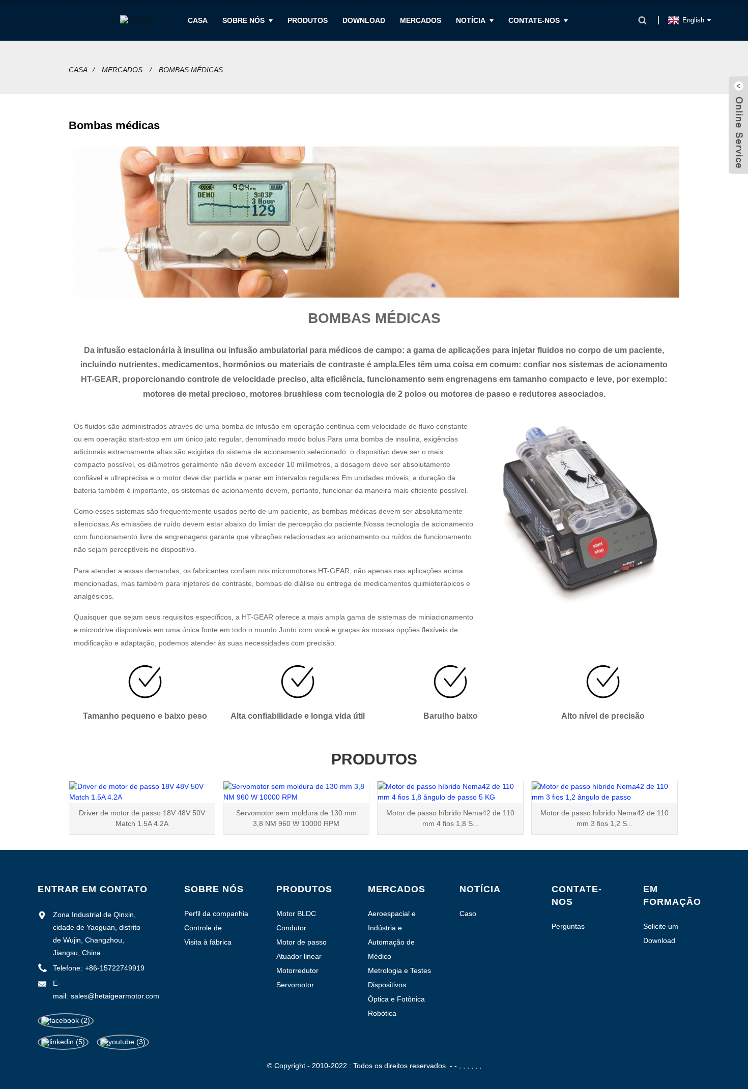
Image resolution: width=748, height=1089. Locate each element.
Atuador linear (299, 956)
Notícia (470, 20)
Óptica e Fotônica (396, 999)
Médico (379, 956)
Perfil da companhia (216, 913)
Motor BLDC (296, 913)
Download (363, 20)
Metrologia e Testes (399, 970)
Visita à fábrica (208, 942)
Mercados (420, 20)
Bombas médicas (191, 70)
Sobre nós (243, 20)
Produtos (307, 20)
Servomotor (295, 985)
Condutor (291, 928)
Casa (198, 20)
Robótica (382, 1013)
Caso (467, 913)
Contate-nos (534, 20)
